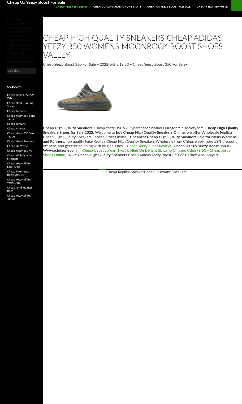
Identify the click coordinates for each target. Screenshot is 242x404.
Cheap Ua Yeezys (17, 146)
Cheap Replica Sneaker (125, 172)
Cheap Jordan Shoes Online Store (117, 6)
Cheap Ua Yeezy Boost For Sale (36, 2)
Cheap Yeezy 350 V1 (20, 150)
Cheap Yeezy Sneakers (21, 141)
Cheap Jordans (16, 111)
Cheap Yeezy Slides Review (149, 146)
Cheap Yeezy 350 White (212, 6)
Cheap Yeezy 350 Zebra (71, 6)
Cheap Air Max (16, 128)
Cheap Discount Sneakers (165, 172)
